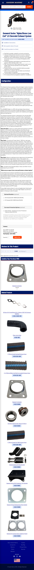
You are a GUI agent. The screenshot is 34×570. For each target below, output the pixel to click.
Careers (23, 542)
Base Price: (6, 231)
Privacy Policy (23, 547)
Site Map (23, 544)
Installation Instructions (9, 42)
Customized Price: (7, 232)
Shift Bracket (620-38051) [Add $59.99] (14, 197)
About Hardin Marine (13, 542)
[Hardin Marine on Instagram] (17, 556)
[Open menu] (3, 2)
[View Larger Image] (17, 21)
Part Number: (6, 233)
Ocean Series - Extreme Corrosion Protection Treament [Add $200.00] (16, 211)
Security (23, 549)
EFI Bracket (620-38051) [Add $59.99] (14, 200)
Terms (12, 549)
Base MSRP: (6, 229)
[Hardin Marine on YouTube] (20, 556)
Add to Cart (17, 237)
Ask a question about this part (11, 46)
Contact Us (12, 544)
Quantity (5, 237)
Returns (13, 547)
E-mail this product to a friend (11, 49)
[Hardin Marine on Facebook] (14, 556)
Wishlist (13, 551)
